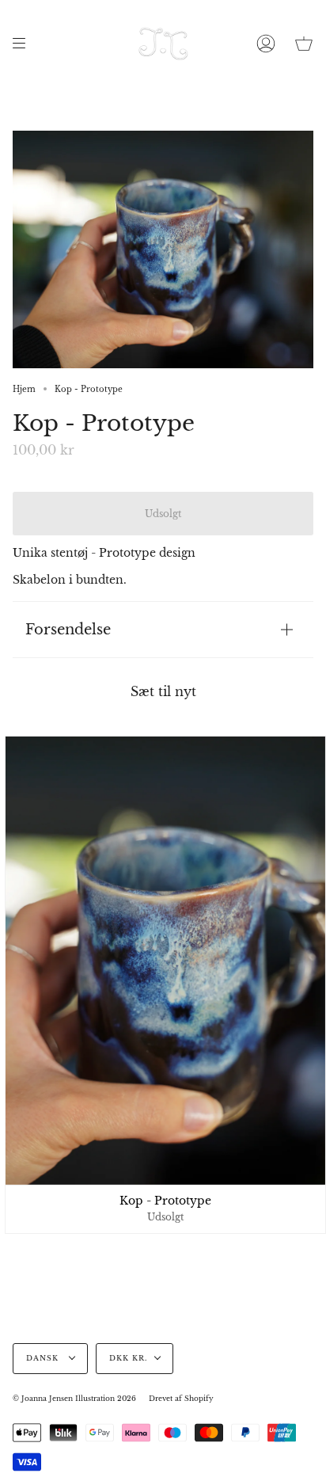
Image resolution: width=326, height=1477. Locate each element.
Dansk (44, 1358)
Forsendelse (68, 629)
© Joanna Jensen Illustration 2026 (74, 1399)
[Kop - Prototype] (165, 961)
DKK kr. (128, 1358)
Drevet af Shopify (181, 1399)
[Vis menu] (24, 43)
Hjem (24, 389)
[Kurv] (303, 43)
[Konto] (265, 43)
